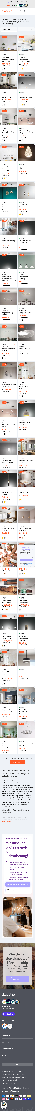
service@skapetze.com (30, 563)
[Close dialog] (34, 545)
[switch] (3, 1108)
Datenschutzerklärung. (26, 564)
